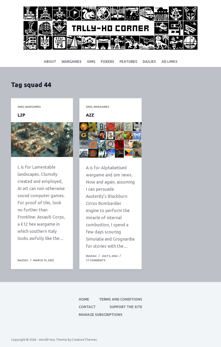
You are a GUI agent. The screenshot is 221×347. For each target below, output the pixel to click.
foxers (107, 61)
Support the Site (126, 307)
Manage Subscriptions (100, 315)
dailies (149, 61)
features (128, 61)
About (50, 61)
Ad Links (169, 61)
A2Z (90, 114)
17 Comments (95, 260)
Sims (91, 61)
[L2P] (42, 139)
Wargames (72, 61)
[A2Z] (110, 140)
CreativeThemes (84, 339)
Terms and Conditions (120, 299)
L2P (21, 114)
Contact (87, 307)
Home (84, 299)
